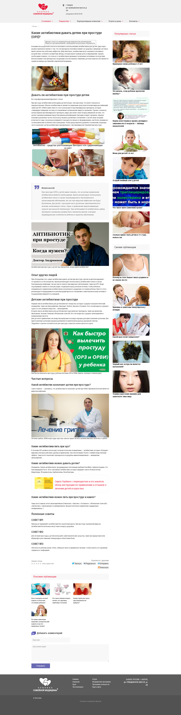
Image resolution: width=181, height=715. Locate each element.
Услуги (94, 679)
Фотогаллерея (78, 687)
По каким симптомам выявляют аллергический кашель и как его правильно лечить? (40, 623)
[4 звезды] (39, 563)
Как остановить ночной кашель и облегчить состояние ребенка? (39, 600)
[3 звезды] (37, 563)
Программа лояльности (100, 684)
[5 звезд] (41, 563)
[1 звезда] (32, 563)
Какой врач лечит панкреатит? (126, 337)
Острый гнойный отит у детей (126, 180)
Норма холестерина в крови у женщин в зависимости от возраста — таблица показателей (130, 123)
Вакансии (76, 682)
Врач (74, 684)
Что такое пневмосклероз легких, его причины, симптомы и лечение (61, 600)
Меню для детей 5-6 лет (123, 153)
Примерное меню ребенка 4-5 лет (128, 64)
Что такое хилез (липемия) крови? (128, 207)
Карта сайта (96, 687)
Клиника (76, 679)
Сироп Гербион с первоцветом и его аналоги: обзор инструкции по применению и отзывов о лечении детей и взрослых (80, 485)
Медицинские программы (101, 682)
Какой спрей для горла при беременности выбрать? (81, 600)
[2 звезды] (34, 563)
